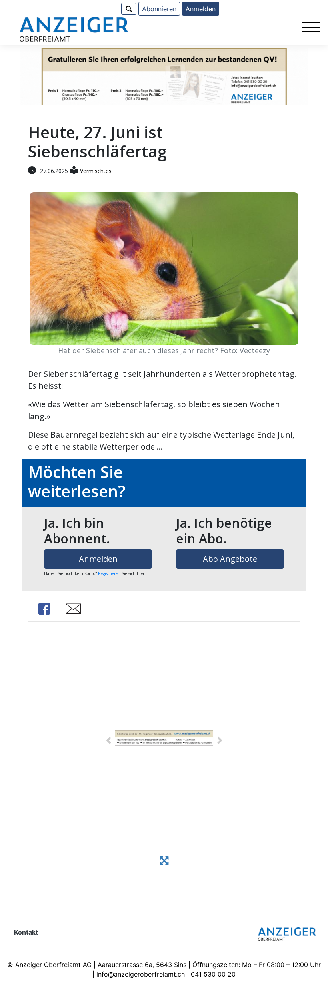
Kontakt (26, 932)
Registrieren (109, 573)
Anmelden (201, 9)
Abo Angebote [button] (230, 558)
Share (44, 608)
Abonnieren (159, 9)
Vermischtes (96, 171)
